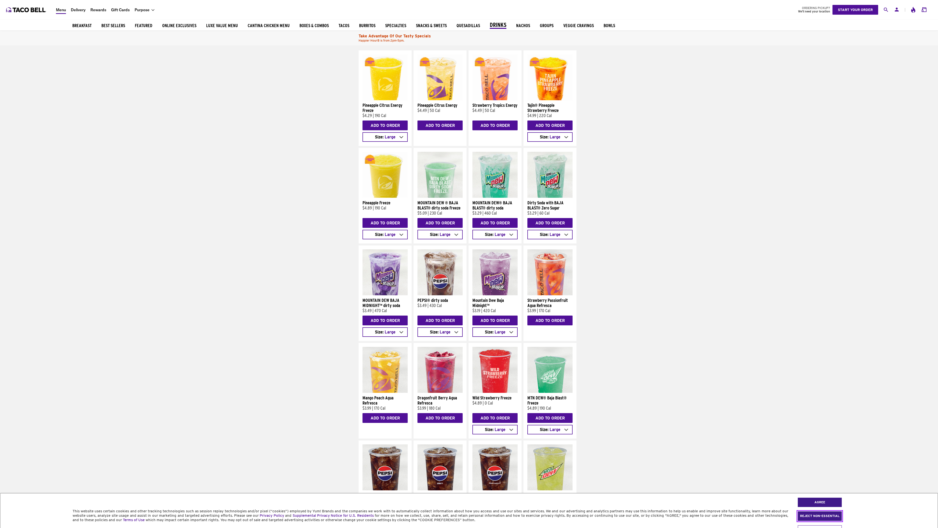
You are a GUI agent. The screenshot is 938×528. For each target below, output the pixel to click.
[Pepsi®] (385, 489)
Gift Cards (120, 9)
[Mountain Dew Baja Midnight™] (495, 294)
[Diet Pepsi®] (440, 489)
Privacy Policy (272, 515)
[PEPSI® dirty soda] (440, 294)
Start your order (855, 10)
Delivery (78, 9)
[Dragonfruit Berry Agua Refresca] (440, 392)
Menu (61, 9)
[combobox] (385, 137)
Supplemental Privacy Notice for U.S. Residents (333, 515)
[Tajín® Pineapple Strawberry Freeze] (550, 99)
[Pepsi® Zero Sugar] (495, 489)
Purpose (142, 9)
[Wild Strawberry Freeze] (495, 392)
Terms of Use (134, 520)
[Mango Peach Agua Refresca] (385, 392)
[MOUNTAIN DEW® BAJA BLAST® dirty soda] (495, 196)
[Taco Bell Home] (26, 9)
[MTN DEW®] (550, 489)
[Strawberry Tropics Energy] (495, 99)
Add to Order (385, 125)
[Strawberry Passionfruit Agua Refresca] (550, 294)
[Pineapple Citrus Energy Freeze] (385, 99)
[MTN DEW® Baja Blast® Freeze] (550, 392)
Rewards (98, 9)
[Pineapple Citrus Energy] (440, 99)
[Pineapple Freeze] (385, 196)
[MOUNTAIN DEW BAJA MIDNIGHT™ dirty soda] (385, 294)
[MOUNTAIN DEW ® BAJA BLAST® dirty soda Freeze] (440, 196)
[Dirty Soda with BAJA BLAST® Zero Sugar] (550, 196)
